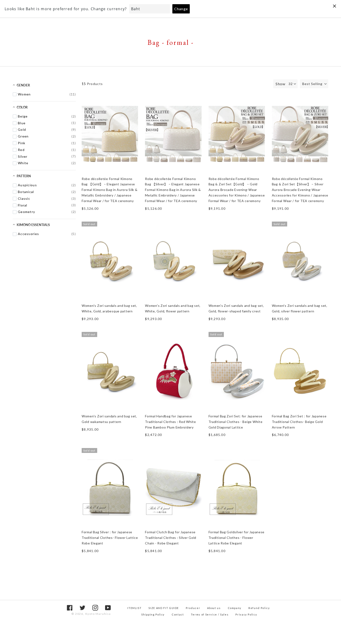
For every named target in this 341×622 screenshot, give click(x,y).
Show (280, 84)
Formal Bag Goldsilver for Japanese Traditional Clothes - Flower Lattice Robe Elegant (237, 537)
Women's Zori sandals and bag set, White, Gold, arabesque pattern (109, 308)
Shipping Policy (153, 614)
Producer (193, 607)
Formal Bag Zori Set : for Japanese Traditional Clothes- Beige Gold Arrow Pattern (299, 421)
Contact (178, 614)
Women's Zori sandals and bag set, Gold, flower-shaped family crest (236, 308)
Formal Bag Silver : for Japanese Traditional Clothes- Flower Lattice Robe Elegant (110, 537)
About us (214, 607)
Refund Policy (259, 607)
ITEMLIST (134, 607)
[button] (314, 83)
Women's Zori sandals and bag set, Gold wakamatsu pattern (109, 419)
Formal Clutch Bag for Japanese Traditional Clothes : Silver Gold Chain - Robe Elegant (170, 537)
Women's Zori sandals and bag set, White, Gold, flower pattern (172, 308)
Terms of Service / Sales (210, 614)
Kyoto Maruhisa (98, 613)
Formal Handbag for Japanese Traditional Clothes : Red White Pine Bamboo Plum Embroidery (170, 421)
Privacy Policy (246, 614)
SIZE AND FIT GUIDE (163, 607)
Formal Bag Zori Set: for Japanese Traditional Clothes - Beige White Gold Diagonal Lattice (236, 421)
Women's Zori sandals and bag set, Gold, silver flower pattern (299, 308)
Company (235, 607)
